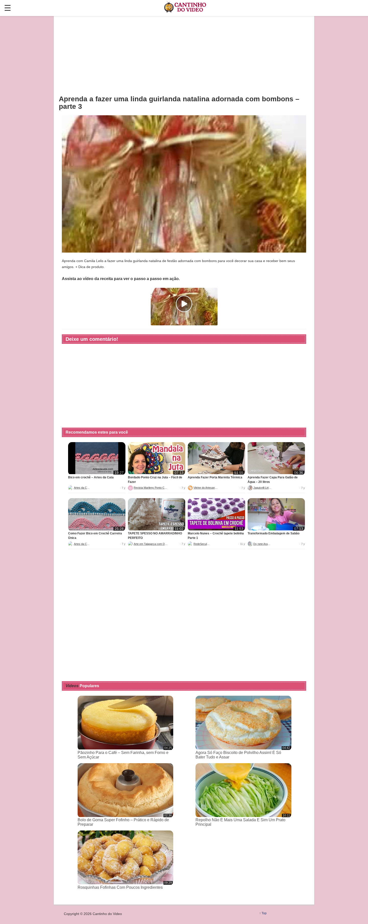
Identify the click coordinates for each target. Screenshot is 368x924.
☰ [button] (7, 8)
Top (264, 913)
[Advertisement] (184, 55)
